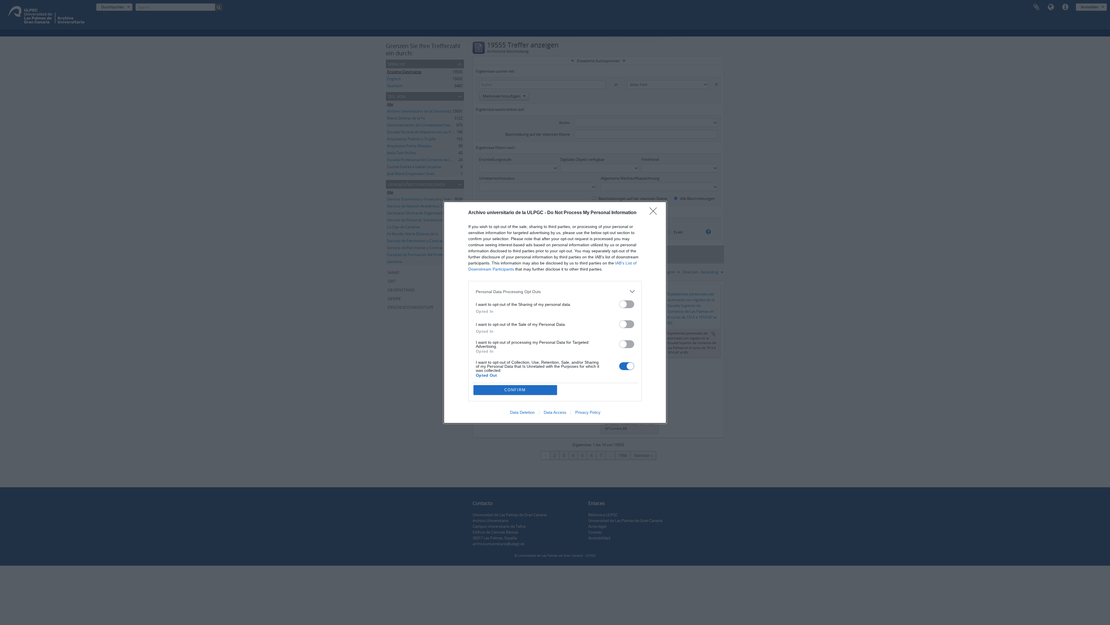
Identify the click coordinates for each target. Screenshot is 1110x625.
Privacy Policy (587, 412)
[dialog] (555, 312)
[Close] (655, 212)
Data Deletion (522, 412)
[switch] (626, 304)
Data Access (555, 412)
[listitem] (555, 291)
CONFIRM (515, 390)
